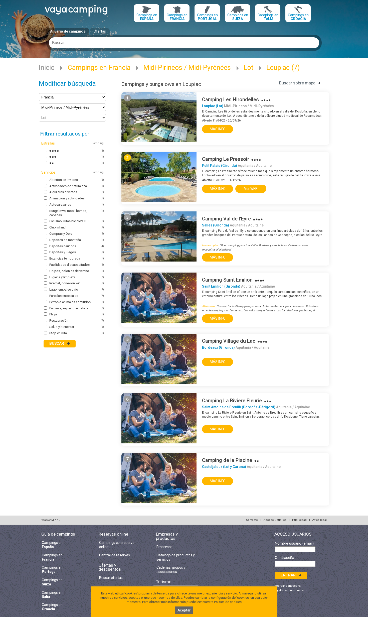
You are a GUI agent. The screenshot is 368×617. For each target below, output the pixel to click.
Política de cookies (228, 602)
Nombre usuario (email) (294, 543)
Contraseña (284, 558)
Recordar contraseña (287, 585)
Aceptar (184, 610)
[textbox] (184, 42)
